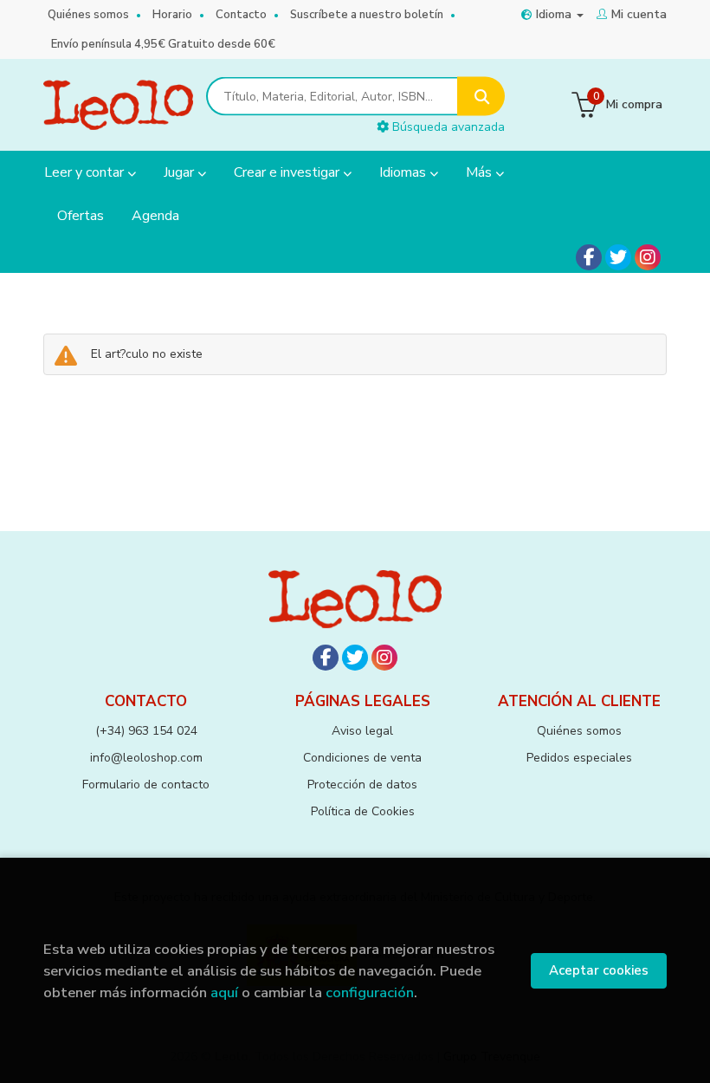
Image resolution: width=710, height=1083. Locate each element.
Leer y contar (85, 172)
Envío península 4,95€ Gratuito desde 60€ (163, 44)
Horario (172, 15)
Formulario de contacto (146, 784)
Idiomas (404, 172)
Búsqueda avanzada (447, 126)
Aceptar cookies (599, 970)
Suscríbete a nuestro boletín (366, 15)
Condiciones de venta (362, 757)
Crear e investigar (288, 172)
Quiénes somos (88, 15)
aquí (224, 992)
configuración (370, 992)
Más (480, 172)
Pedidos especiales (579, 757)
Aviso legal (362, 731)
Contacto (241, 15)
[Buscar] (481, 96)
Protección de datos (362, 784)
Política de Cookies (363, 811)
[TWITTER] (618, 257)
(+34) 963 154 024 (146, 731)
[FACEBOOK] (589, 257)
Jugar (180, 172)
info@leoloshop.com (146, 757)
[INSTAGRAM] (648, 257)
